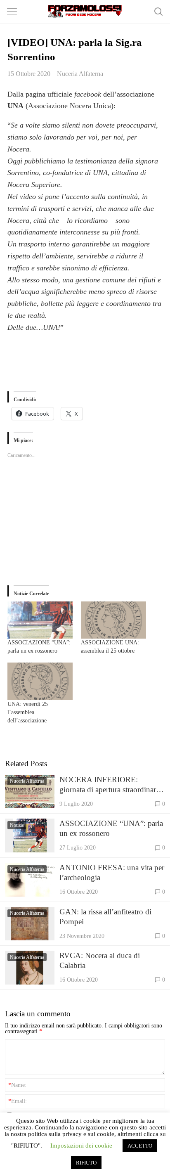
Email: (17, 1101)
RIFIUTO (86, 1163)
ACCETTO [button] (140, 1146)
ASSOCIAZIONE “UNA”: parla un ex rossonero (111, 828)
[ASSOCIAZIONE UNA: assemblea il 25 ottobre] (113, 620)
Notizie (17, 825)
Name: (17, 1085)
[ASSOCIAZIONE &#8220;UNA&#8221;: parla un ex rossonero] (40, 620)
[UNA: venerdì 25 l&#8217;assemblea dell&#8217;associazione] (40, 681)
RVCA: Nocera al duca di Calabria (99, 960)
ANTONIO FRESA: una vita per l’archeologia (111, 872)
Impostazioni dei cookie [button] (81, 1145)
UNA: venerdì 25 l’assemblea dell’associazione (27, 712)
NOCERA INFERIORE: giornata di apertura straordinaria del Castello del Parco (110, 785)
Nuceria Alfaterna (80, 73)
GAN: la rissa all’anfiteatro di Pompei (105, 916)
